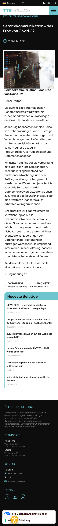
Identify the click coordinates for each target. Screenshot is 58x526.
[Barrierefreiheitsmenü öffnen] (14, 520)
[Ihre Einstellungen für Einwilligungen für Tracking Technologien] (5, 521)
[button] (53, 10)
